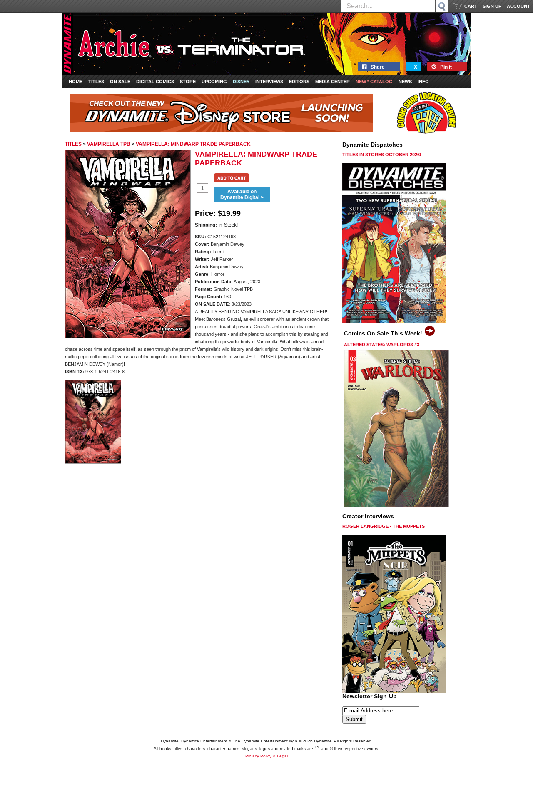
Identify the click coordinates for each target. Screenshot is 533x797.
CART (470, 6)
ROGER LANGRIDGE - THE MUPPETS (383, 526)
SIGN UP (492, 6)
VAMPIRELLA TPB (108, 144)
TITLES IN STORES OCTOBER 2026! (381, 154)
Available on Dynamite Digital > (242, 194)
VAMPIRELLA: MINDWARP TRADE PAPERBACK (193, 144)
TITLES (73, 144)
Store (188, 81)
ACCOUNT (518, 6)
